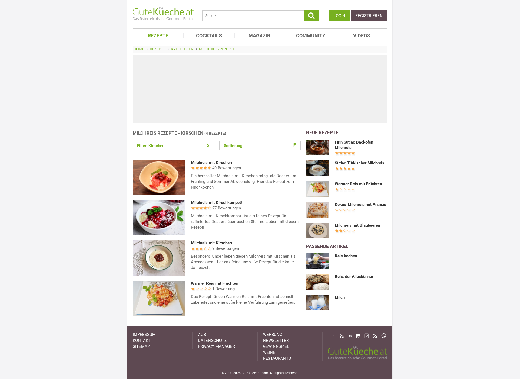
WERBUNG (272, 334)
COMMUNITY (310, 35)
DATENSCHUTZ (212, 340)
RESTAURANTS (277, 358)
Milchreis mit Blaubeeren (357, 225)
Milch (340, 297)
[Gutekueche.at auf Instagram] (358, 336)
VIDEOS (361, 35)
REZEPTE (158, 35)
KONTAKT (142, 340)
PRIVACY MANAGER (216, 346)
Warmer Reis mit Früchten (214, 283)
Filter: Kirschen (173, 145)
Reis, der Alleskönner (354, 276)
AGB (202, 334)
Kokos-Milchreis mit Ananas (360, 204)
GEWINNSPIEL (276, 346)
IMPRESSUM (144, 334)
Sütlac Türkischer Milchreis (359, 163)
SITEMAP (141, 346)
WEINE (269, 352)
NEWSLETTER (276, 340)
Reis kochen (346, 256)
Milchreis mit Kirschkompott (216, 202)
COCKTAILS (209, 35)
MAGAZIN (260, 35)
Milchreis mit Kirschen (211, 162)
